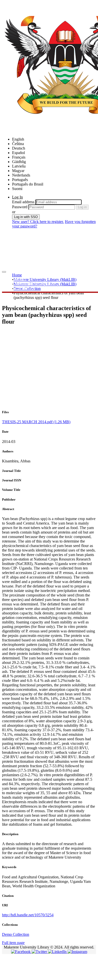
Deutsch (18, 148)
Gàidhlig (19, 162)
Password (19, 207)
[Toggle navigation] (4, 272)
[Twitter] (40, 952)
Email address (23, 202)
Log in (82, 207)
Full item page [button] (13, 943)
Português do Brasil (27, 184)
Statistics (19, 279)
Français (18, 157)
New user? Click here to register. (38, 221)
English (18, 139)
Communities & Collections (34, 283)
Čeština (18, 144)
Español (18, 153)
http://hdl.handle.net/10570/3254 (28, 915)
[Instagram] (77, 952)
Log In (17, 197)
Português (20, 180)
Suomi (17, 189)
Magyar (18, 171)
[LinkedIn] (58, 952)
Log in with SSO (26, 217)
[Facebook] (21, 952)
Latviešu (19, 166)
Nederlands (21, 175)
